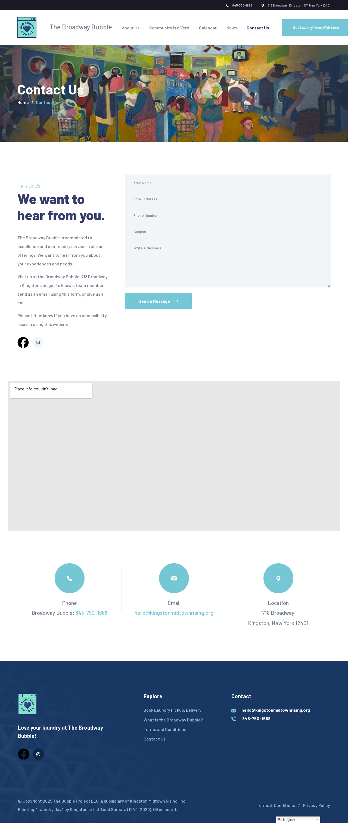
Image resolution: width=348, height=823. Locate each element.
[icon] (23, 342)
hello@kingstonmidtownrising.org (174, 612)
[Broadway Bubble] (26, 27)
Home (23, 102)
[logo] (27, 703)
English (288, 820)
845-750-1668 (91, 612)
